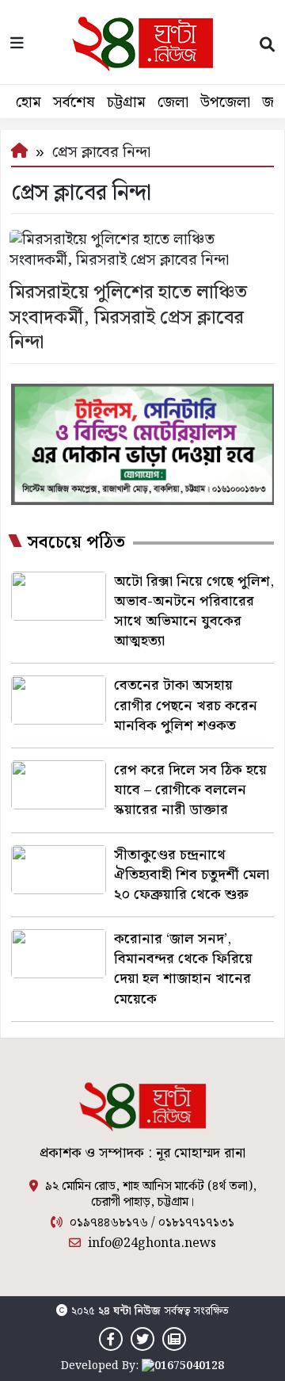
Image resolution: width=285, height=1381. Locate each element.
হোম (28, 102)
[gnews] (174, 1339)
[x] (142, 1339)
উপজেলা (225, 102)
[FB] (111, 1339)
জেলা (173, 102)
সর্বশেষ (74, 102)
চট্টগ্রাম (126, 102)
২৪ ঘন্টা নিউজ (129, 1311)
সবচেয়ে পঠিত (76, 543)
